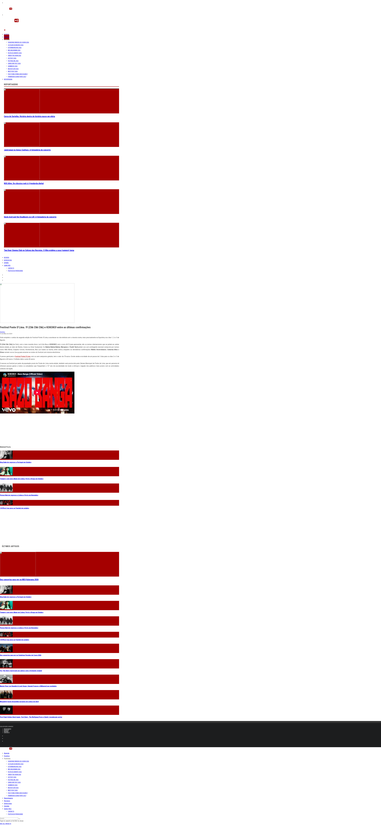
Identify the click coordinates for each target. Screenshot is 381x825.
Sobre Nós (7, 265)
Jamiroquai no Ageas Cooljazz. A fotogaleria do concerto (27, 150)
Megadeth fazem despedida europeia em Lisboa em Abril (19, 702)
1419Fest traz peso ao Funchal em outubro (14, 508)
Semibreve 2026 (12, 66)
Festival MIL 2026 (13, 61)
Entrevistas (8, 260)
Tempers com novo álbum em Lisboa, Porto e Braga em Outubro (21, 479)
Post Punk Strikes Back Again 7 (18, 74)
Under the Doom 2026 (14, 55)
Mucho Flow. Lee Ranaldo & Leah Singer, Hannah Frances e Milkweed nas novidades (28, 686)
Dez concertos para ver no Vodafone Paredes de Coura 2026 (20, 655)
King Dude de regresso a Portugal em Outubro (15, 462)
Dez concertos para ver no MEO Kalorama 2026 (19, 579)
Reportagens (8, 79)
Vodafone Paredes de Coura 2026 (18, 42)
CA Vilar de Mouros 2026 (15, 45)
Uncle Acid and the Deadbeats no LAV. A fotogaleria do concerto (30, 217)
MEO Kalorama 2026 (14, 50)
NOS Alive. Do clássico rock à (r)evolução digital (24, 183)
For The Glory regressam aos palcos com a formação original (21, 671)
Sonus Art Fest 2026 (14, 63)
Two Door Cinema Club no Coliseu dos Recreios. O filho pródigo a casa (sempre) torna (39, 250)
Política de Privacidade (15, 271)
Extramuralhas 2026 (14, 47)
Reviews (6, 257)
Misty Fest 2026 (13, 71)
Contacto (11, 268)
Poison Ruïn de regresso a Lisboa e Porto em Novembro (19, 495)
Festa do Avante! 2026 (15, 53)
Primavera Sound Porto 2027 (17, 76)
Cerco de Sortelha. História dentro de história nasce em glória (29, 116)
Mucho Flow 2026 (13, 69)
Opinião (6, 263)
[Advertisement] (59, 430)
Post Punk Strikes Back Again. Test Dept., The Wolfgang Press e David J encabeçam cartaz (31, 717)
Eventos (6, 37)
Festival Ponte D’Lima (22, 356)
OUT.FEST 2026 (12, 58)
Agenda (6, 34)
